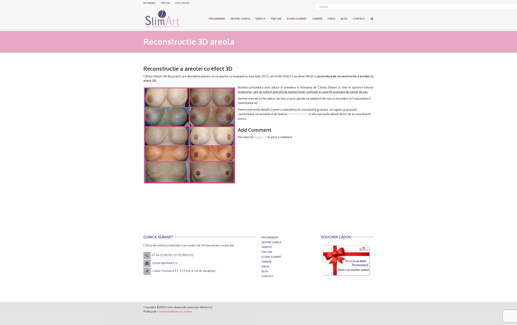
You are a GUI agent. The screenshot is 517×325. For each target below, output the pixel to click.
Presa (265, 266)
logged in (260, 137)
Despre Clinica (240, 18)
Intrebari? (149, 3)
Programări (217, 18)
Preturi (165, 3)
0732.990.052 (184, 255)
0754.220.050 (182, 3)
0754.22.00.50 (298, 114)
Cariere (267, 261)
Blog (265, 271)
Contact (268, 276)
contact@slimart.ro (165, 263)
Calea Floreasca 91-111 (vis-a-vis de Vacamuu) (183, 270)
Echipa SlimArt (297, 18)
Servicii (260, 18)
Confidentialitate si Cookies (174, 311)
